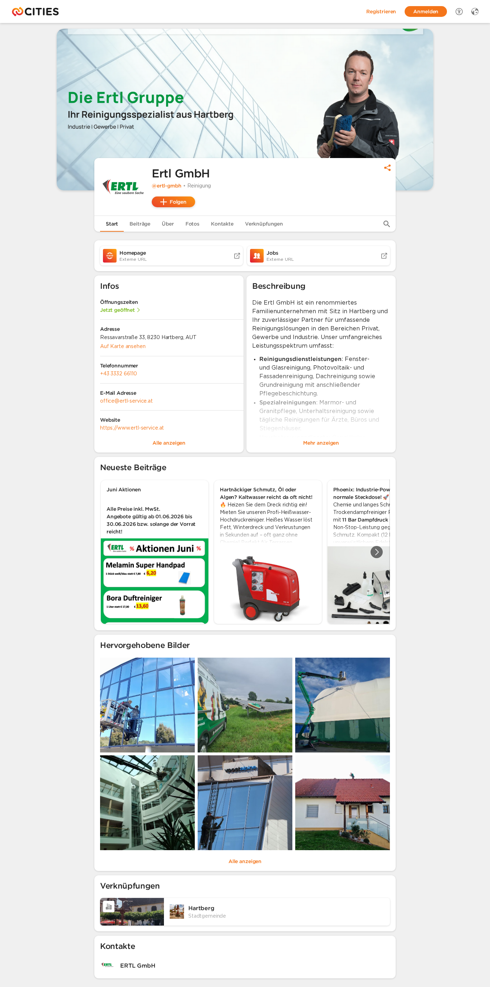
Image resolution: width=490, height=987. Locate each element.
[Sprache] (474, 11)
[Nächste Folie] (377, 552)
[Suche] (387, 224)
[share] (387, 167)
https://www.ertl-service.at (132, 428)
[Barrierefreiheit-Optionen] (459, 11)
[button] (123, 187)
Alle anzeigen (245, 861)
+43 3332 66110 (118, 373)
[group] (245, 552)
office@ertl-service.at (126, 401)
